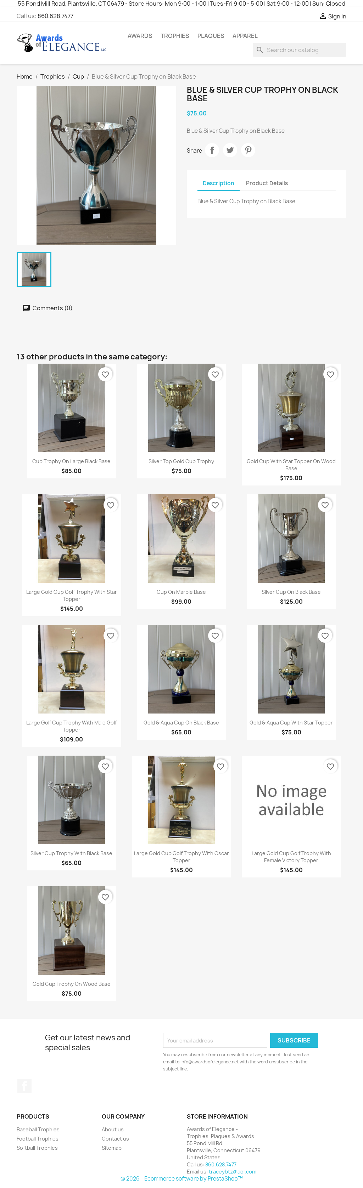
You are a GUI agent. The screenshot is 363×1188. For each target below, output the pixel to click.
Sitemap (112, 1147)
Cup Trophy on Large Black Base (71, 461)
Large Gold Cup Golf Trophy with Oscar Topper (181, 857)
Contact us (115, 1138)
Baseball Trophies (38, 1129)
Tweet (230, 150)
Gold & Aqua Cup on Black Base (181, 722)
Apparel (245, 36)
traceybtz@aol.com (232, 1171)
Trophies (175, 36)
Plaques (210, 36)
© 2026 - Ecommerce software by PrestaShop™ (182, 1178)
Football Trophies (37, 1138)
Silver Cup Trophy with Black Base (71, 853)
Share (212, 150)
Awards (140, 36)
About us (113, 1129)
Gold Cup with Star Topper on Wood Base (291, 465)
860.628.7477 (55, 16)
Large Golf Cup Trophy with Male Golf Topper (71, 726)
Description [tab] (218, 183)
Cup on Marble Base (181, 592)
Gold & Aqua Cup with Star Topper (291, 722)
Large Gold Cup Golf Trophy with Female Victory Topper (291, 857)
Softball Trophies (37, 1147)
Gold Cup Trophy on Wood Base (72, 983)
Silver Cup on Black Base (291, 592)
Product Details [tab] (267, 183)
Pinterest (248, 150)
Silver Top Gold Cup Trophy (181, 461)
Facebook (24, 1086)
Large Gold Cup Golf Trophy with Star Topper (71, 595)
